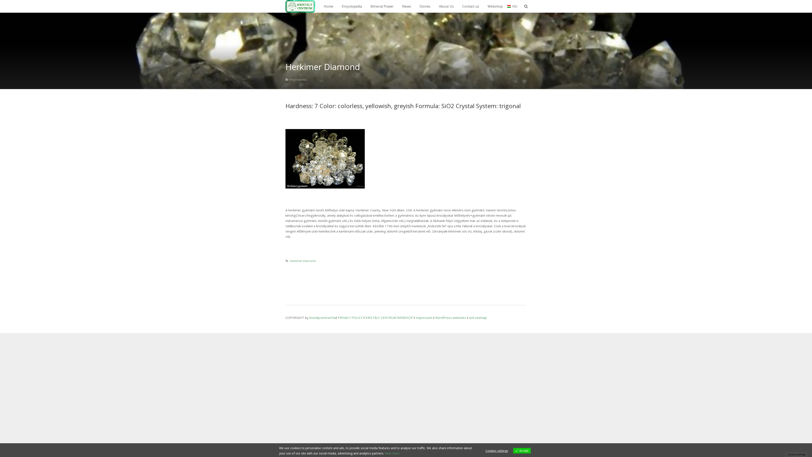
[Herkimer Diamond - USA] (325, 158)
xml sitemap (478, 317)
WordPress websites (450, 317)
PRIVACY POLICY (350, 317)
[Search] (526, 6)
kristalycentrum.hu (322, 317)
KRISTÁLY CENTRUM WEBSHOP (389, 317)
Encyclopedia (298, 79)
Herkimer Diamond (302, 261)
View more (392, 453)
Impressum (424, 317)
